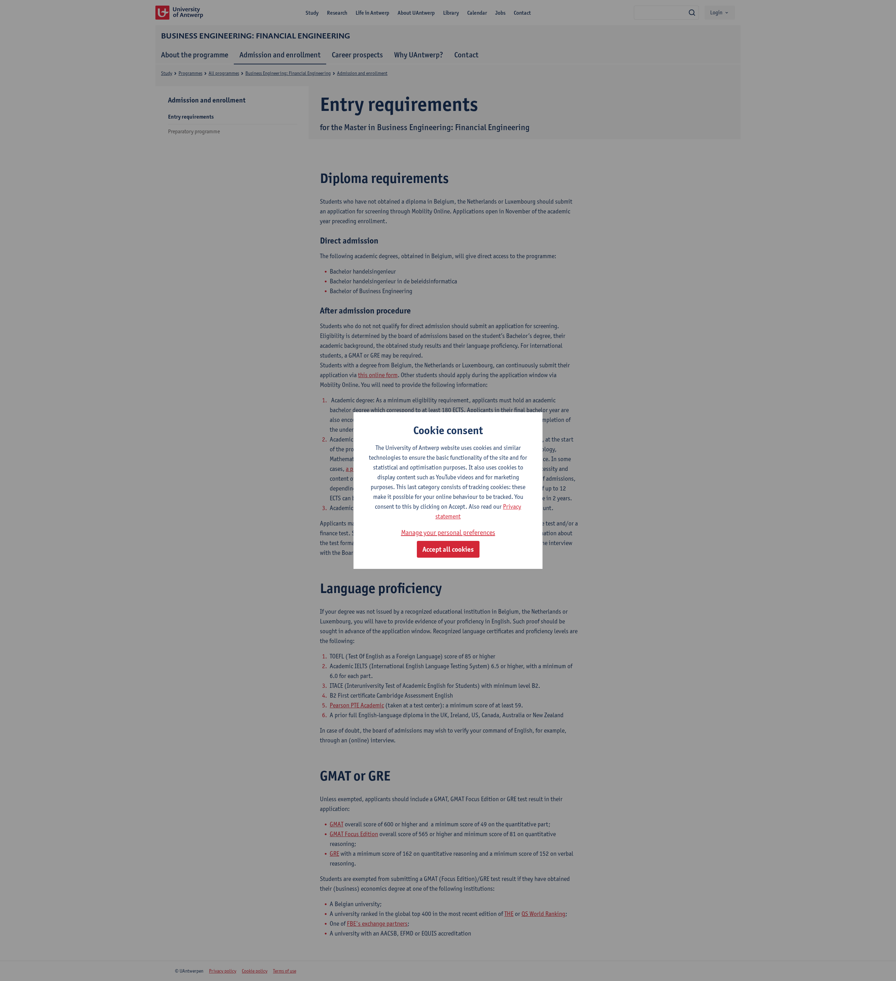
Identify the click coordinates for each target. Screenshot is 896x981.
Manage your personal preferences (448, 532)
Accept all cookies (448, 549)
